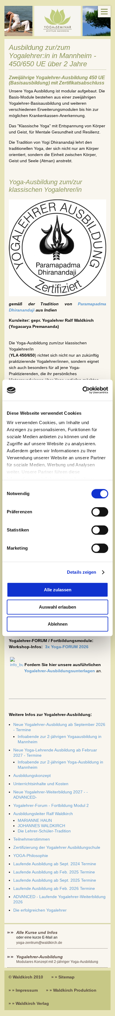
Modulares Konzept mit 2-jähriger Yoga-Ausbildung (57, 962)
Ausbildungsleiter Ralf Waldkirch (43, 813)
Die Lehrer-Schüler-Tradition (44, 831)
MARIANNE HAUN (35, 820)
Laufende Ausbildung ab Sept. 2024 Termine (54, 863)
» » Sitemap (63, 977)
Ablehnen (58, 624)
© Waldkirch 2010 (26, 977)
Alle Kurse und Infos (37, 932)
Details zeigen (81, 572)
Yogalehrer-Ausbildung (39, 956)
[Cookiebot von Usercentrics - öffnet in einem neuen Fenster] (82, 390)
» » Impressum (23, 990)
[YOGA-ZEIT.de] (57, 21)
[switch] (99, 512)
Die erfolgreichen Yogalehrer (40, 910)
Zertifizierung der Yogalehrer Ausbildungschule (56, 847)
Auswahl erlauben (57, 606)
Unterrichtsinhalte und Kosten (40, 783)
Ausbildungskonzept (32, 775)
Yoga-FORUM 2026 (66, 646)
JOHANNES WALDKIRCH (41, 825)
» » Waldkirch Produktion (71, 990)
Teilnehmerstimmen (31, 839)
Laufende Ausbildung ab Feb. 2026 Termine (54, 888)
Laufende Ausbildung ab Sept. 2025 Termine (54, 880)
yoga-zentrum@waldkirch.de (39, 943)
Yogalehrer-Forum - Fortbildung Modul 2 (51, 805)
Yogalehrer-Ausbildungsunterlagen (59, 670)
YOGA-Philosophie (30, 855)
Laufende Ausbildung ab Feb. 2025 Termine (54, 872)
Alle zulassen (57, 589)
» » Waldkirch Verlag (29, 1003)
